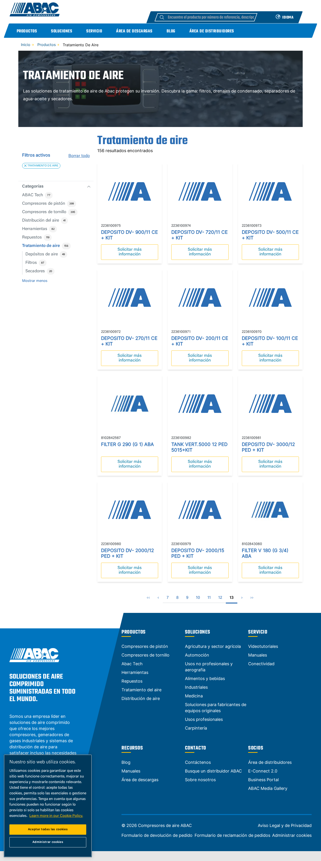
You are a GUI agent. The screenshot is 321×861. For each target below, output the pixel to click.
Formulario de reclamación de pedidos (232, 835)
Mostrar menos (34, 281)
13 (232, 598)
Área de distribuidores (211, 31)
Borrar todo (79, 156)
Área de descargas (134, 31)
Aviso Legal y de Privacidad (285, 825)
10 (198, 598)
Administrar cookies (292, 835)
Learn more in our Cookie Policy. (56, 816)
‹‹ (148, 598)
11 (209, 598)
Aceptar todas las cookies (48, 829)
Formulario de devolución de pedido (156, 835)
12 (220, 598)
